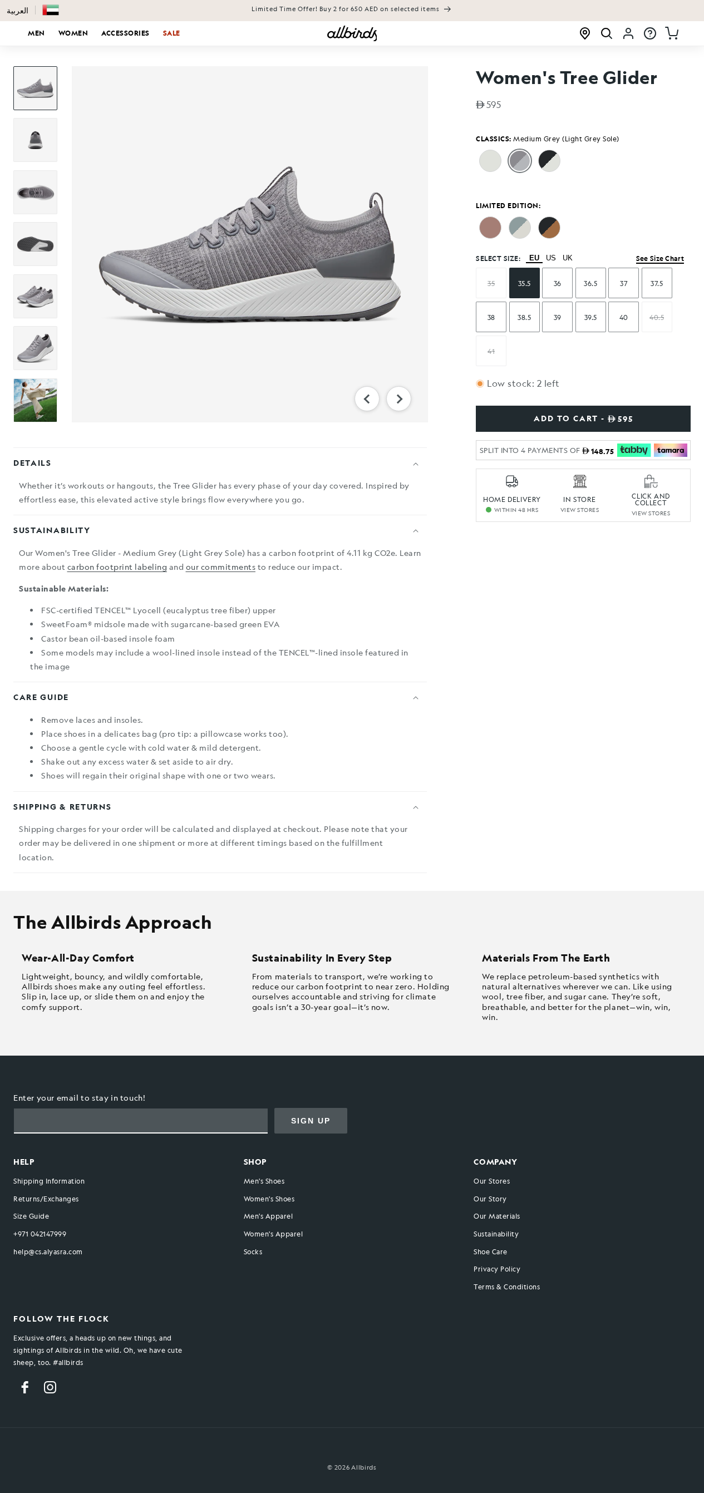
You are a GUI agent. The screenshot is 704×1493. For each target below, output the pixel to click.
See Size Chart (660, 258)
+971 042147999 (39, 1233)
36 (558, 283)
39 (558, 317)
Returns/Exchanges (46, 1198)
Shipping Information (49, 1181)
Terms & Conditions (507, 1286)
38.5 (524, 317)
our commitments (221, 566)
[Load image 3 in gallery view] (35, 192)
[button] (50, 10)
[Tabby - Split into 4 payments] (634, 450)
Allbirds (364, 1468)
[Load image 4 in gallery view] (35, 244)
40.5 (656, 317)
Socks (253, 1251)
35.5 (524, 283)
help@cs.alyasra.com (48, 1251)
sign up (311, 1120)
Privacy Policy (497, 1269)
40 (623, 317)
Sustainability (496, 1233)
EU (534, 258)
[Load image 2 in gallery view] (35, 140)
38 (491, 317)
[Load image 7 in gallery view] (35, 400)
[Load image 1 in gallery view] (35, 88)
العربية (17, 10)
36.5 (590, 283)
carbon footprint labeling (117, 566)
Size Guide (31, 1216)
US (551, 258)
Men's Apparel (268, 1216)
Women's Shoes (269, 1198)
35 (491, 283)
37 (623, 283)
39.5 (590, 317)
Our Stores (492, 1181)
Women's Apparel (273, 1233)
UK (568, 258)
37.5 (657, 283)
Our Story (490, 1198)
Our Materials (497, 1216)
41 (491, 351)
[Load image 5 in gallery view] (35, 296)
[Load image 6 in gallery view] (35, 348)
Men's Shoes (264, 1181)
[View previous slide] (367, 398)
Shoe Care (491, 1251)
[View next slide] (398, 398)
